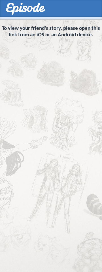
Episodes (25, 9)
